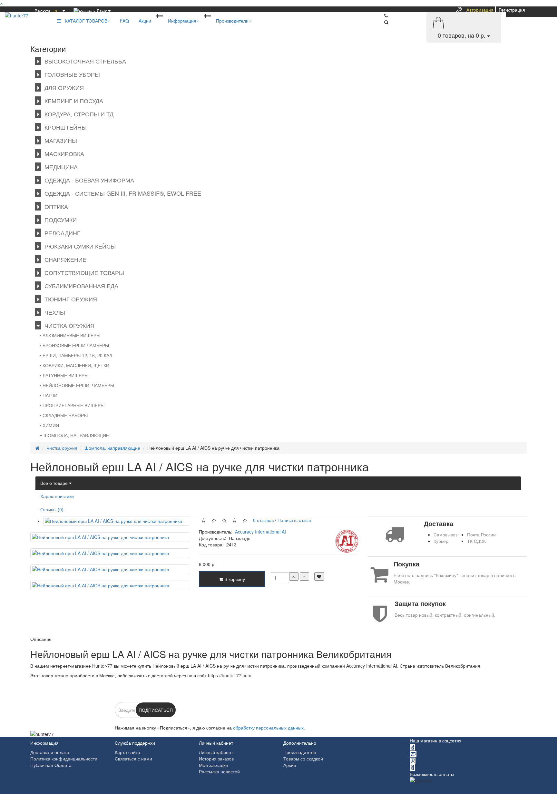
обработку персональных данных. (269, 727)
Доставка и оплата (49, 752)
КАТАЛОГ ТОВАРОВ (84, 20)
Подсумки (59, 219)
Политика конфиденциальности (63, 758)
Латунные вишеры (64, 375)
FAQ (124, 20)
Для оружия (62, 87)
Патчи (49, 395)
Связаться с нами (133, 758)
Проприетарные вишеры (72, 405)
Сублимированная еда (79, 285)
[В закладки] (319, 576)
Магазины (59, 140)
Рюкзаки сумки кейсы (78, 246)
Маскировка (62, 153)
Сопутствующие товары (82, 272)
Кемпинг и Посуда (72, 100)
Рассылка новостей (219, 771)
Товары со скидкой (303, 758)
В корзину (234, 579)
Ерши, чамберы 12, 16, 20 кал (76, 355)
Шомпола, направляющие (75, 435)
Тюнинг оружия (69, 299)
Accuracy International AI (260, 531)
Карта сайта (127, 752)
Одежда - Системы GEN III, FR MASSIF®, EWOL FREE (121, 193)
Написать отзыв (294, 519)
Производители (232, 20)
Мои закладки (213, 765)
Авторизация (479, 9)
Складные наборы (64, 415)
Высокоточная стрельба (83, 61)
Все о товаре (54, 483)
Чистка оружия (67, 325)
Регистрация (512, 9)
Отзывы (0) (52, 509)
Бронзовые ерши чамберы (75, 345)
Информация (182, 20)
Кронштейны (64, 127)
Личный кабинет (216, 752)
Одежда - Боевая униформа (87, 180)
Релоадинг (60, 233)
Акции (145, 20)
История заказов (216, 758)
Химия (50, 425)
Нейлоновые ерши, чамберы (77, 385)
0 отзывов (262, 519)
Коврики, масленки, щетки (75, 365)
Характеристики (57, 496)
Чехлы (53, 312)
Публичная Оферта (51, 765)
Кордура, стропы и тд (77, 114)
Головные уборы (70, 74)
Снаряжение (63, 259)
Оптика (54, 206)
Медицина (59, 166)
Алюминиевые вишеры (70, 335)
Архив (289, 765)
